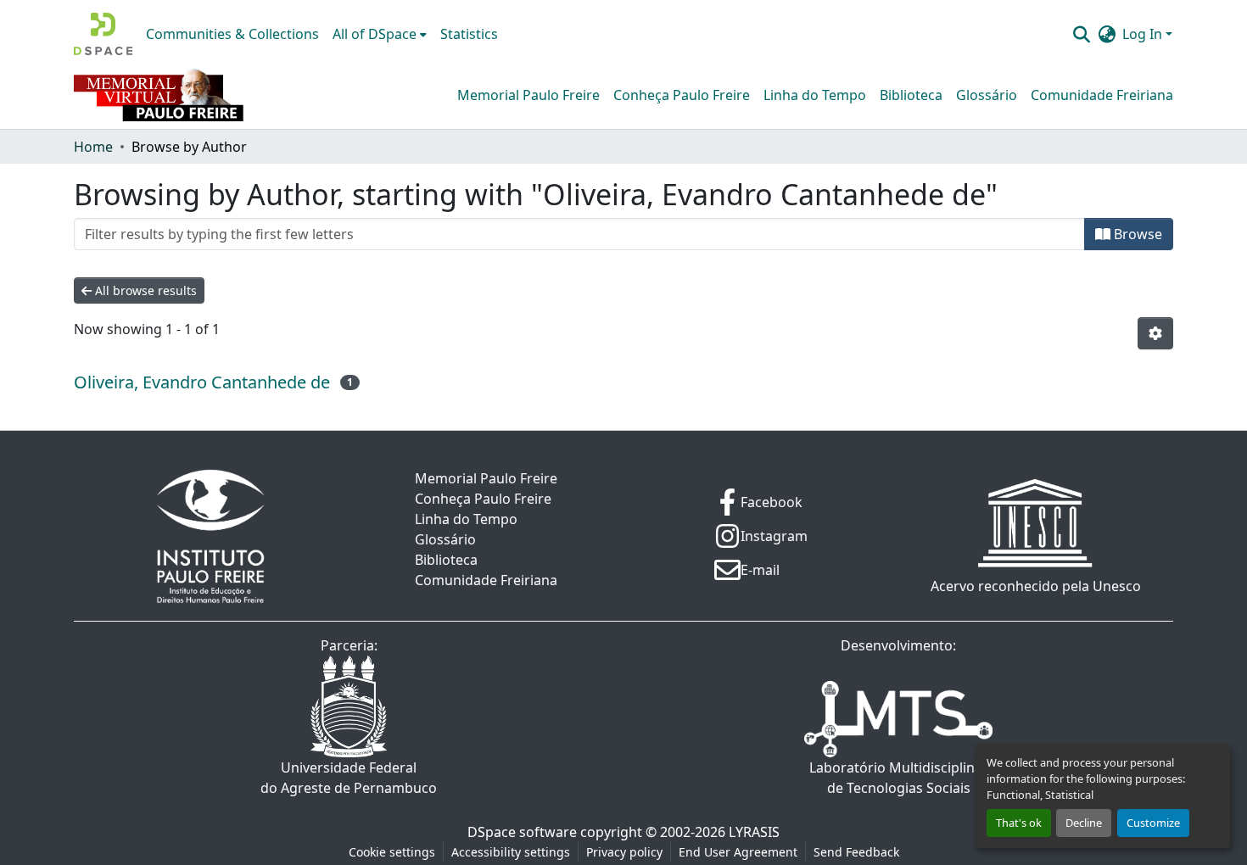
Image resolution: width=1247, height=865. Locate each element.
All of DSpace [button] (375, 34)
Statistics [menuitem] (469, 34)
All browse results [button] (144, 290)
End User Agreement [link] (738, 852)
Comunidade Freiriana (1102, 95)
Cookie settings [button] (392, 852)
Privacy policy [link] (624, 852)
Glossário (986, 95)
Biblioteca (911, 95)
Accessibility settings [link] (510, 852)
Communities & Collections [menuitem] (232, 34)
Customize (1153, 822)
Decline (1083, 822)
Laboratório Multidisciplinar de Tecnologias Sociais (898, 777)
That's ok (1019, 822)
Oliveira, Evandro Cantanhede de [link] (202, 382)
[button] (103, 34)
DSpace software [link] (522, 832)
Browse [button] (1136, 234)
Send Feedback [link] (856, 852)
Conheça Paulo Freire (681, 95)
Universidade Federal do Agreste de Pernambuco (348, 777)
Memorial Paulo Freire (528, 95)
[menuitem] (380, 34)
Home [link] (93, 146)
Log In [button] (1144, 34)
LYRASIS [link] (754, 832)
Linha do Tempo (814, 95)
